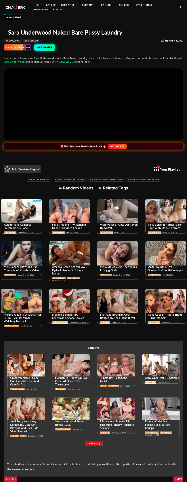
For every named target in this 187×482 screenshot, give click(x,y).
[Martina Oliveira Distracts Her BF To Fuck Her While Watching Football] (21, 301)
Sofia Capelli (154, 322)
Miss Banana (10, 275)
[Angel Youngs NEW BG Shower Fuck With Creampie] (165, 253)
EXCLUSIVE (13, 40)
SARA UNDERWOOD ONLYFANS (106, 179)
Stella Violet (106, 275)
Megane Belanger (60, 322)
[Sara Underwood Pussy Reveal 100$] (71, 409)
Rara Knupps (166, 433)
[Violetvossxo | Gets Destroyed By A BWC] (117, 211)
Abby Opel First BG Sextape (162, 378)
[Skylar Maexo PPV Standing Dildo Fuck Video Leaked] (69, 211)
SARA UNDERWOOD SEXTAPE (143, 179)
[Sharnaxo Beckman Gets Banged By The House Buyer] (117, 301)
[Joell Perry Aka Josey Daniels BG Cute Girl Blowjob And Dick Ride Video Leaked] (26, 409)
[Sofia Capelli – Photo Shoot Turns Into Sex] (165, 301)
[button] (179, 7)
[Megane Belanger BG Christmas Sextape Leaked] (69, 301)
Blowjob (14, 436)
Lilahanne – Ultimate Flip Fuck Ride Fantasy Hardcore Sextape (117, 425)
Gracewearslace (17, 389)
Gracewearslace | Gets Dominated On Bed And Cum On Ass (24, 381)
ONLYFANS (32, 40)
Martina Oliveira (11, 326)
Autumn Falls (10, 233)
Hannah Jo (60, 389)
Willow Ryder (73, 278)
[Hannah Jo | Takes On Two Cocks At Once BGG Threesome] (71, 365)
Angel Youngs (154, 275)
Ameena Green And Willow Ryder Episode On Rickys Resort (68, 270)
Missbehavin (154, 233)
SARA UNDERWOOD (38, 179)
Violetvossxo (106, 233)
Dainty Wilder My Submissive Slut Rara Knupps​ (157, 425)
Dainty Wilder (152, 433)
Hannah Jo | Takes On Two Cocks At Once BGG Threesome (71, 381)
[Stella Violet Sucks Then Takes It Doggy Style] (117, 253)
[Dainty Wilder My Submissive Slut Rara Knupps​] (161, 409)
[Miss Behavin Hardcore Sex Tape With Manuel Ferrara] (165, 211)
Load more (92, 443)
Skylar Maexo (58, 233)
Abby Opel (150, 382)
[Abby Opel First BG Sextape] (161, 365)
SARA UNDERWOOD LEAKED (70, 179)
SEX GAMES (44, 47)
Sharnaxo (105, 322)
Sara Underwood (14, 61)
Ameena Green (59, 278)
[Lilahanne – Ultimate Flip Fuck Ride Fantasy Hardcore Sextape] (116, 409)
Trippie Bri (113, 386)
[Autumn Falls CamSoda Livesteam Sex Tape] (21, 211)
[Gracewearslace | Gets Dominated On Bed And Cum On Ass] (26, 365)
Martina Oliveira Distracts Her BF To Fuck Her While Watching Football (22, 318)
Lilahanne (105, 433)
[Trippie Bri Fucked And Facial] (116, 365)
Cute (23, 436)
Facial (103, 386)
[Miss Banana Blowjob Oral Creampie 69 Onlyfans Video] (21, 253)
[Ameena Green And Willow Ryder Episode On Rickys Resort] (69, 253)
